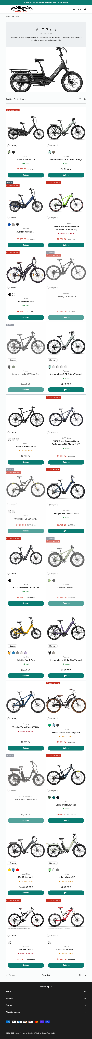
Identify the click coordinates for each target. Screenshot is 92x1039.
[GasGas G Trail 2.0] (26, 918)
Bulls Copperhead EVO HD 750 (26, 588)
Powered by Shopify (26, 1033)
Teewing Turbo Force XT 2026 (25, 727)
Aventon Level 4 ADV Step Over (26, 374)
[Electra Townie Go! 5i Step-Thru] (66, 700)
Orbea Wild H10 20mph (66, 805)
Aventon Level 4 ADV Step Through (66, 660)
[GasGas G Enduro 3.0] (66, 918)
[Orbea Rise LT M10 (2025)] (26, 487)
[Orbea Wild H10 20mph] (66, 773)
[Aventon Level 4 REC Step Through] (66, 127)
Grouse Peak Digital (48, 1033)
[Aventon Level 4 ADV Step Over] (26, 342)
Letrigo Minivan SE (66, 877)
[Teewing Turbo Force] (66, 270)
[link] (19, 975)
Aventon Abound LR (26, 159)
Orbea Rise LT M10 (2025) (25, 519)
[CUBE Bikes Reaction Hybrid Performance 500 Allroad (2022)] (66, 415)
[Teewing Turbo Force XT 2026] (26, 700)
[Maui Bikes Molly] (26, 845)
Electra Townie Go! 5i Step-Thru (66, 733)
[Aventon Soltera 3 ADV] (26, 415)
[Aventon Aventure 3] (66, 556)
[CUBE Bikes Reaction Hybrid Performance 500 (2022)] (66, 200)
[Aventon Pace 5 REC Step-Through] (66, 342)
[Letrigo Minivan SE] (66, 845)
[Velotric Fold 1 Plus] (26, 628)
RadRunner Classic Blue (26, 800)
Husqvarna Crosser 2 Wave (66, 514)
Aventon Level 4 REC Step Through (66, 159)
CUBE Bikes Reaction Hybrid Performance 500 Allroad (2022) (66, 442)
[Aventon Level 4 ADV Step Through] (66, 628)
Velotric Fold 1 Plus (26, 660)
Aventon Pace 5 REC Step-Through (66, 374)
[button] (84, 9)
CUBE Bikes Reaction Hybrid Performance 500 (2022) (66, 228)
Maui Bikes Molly (26, 877)
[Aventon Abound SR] (26, 200)
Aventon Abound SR (26, 232)
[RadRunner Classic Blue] (26, 773)
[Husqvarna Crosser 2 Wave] (66, 487)
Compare (13, 145)
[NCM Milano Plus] (26, 270)
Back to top (45, 987)
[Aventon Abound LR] (26, 127)
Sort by (9, 99)
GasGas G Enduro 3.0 (66, 950)
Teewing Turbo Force (66, 296)
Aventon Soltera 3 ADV (26, 447)
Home (8, 17)
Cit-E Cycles (15, 1033)
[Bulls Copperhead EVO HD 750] (26, 556)
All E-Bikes (15, 17)
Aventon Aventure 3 (66, 588)
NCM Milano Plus (26, 302)
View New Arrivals (58, 2)
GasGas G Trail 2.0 (26, 950)
